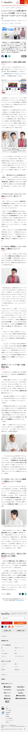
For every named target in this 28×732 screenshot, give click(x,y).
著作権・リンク (8, 708)
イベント (3, 674)
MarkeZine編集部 (4, 20)
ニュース (3, 636)
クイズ (16, 666)
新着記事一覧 (4, 640)
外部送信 (7, 722)
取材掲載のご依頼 (20, 630)
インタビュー (4, 664)
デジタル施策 (4, 653)
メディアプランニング (19, 656)
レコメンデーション (5, 23)
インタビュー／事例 (17, 23)
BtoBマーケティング (19, 647)
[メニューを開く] (2, 2)
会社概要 (7, 716)
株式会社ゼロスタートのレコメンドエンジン (15, 73)
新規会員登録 (20, 623)
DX (2, 647)
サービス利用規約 (9, 718)
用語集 (3, 679)
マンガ (2, 666)
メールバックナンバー (19, 626)
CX (15, 650)
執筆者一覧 (17, 669)
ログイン (7, 623)
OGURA (11, 20)
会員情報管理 (8, 712)
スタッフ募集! (8, 710)
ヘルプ (7, 706)
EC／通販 (11, 23)
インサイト (3, 656)
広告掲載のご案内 (7, 630)
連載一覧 (3, 669)
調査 (16, 664)
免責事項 (7, 714)
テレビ (2, 650)
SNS (16, 653)
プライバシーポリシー (10, 720)
